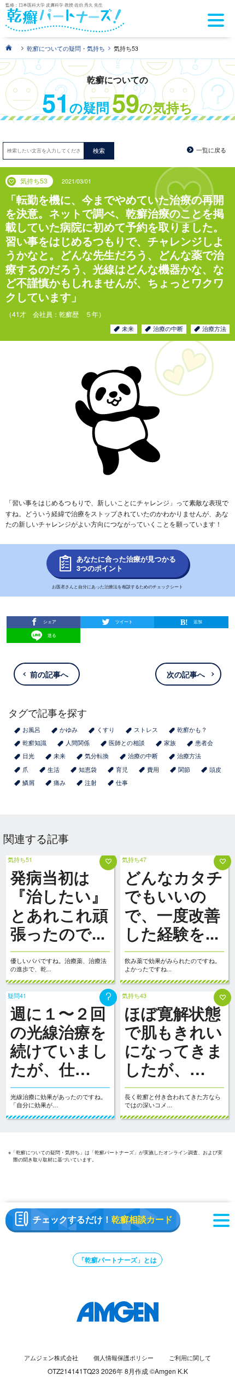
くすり (106, 729)
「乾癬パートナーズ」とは (117, 1260)
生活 (54, 769)
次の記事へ (186, 674)
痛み (60, 782)
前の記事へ (49, 674)
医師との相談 (127, 743)
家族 (170, 743)
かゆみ (69, 729)
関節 (184, 769)
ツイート (124, 621)
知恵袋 (88, 769)
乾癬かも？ (192, 729)
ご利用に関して (190, 1358)
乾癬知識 (34, 743)
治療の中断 (168, 328)
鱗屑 (28, 782)
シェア (49, 621)
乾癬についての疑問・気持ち (66, 48)
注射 (91, 782)
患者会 (204, 743)
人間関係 (78, 743)
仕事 (122, 782)
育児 (122, 769)
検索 (99, 150)
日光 (28, 756)
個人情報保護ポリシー (123, 1358)
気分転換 (97, 756)
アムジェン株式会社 (51, 1358)
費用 (153, 769)
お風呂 (31, 729)
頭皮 (215, 769)
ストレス (146, 729)
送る (52, 635)
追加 (197, 621)
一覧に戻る (211, 150)
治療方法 (214, 328)
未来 (128, 328)
